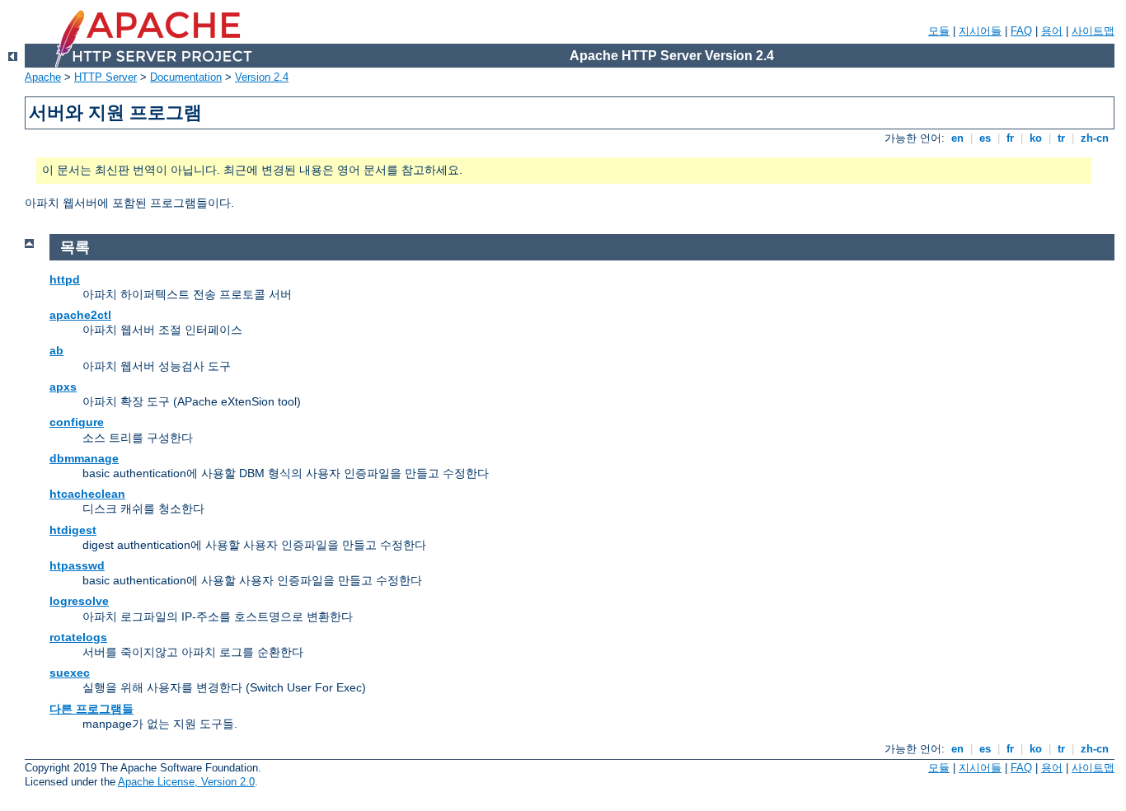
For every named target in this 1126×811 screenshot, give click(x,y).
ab (56, 350)
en (957, 138)
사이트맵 (1093, 31)
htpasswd (77, 565)
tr (1061, 138)
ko (1035, 138)
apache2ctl (80, 314)
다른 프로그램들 (91, 708)
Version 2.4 (262, 77)
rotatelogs (78, 637)
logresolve (79, 600)
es (985, 138)
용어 (1052, 31)
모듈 (939, 31)
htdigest (72, 530)
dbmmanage (84, 458)
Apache (43, 77)
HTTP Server (105, 77)
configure (76, 422)
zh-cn (1094, 138)
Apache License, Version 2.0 (186, 782)
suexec (69, 672)
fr (1010, 138)
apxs (63, 386)
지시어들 (980, 31)
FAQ (1021, 31)
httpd (64, 279)
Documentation (186, 77)
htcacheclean (87, 493)
